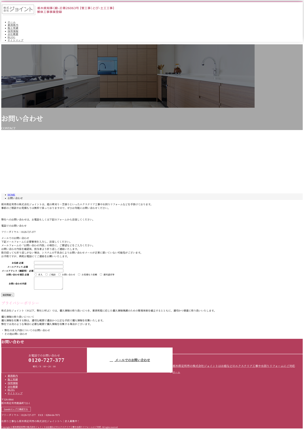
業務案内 (13, 25)
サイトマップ (15, 40)
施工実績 (13, 28)
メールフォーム (12, 46)
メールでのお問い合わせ (132, 360)
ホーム (12, 22)
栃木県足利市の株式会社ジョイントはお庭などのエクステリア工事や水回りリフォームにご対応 (234, 366)
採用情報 (13, 31)
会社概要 (13, 34)
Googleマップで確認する (16, 409)
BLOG (11, 37)
